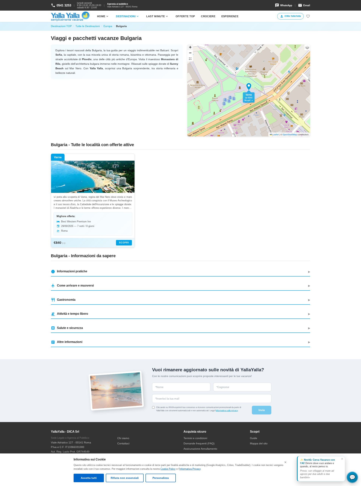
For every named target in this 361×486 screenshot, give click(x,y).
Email (304, 5)
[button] (248, 86)
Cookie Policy (168, 468)
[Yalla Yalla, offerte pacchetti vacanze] (70, 16)
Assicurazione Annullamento (200, 448)
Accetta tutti (89, 477)
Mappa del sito (259, 443)
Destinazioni (127, 16)
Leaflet (275, 134)
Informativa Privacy (190, 468)
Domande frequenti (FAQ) (199, 443)
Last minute (157, 16)
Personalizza (160, 477)
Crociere (208, 16)
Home (103, 16)
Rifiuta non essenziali (125, 477)
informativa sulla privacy (227, 410)
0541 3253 (61, 5)
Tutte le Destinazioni (87, 26)
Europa (107, 26)
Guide (253, 438)
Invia (261, 410)
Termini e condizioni (195, 438)
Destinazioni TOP (61, 26)
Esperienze (229, 16)
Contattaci (123, 443)
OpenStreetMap (289, 134)
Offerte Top (185, 16)
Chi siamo (123, 438)
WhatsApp (283, 5)
